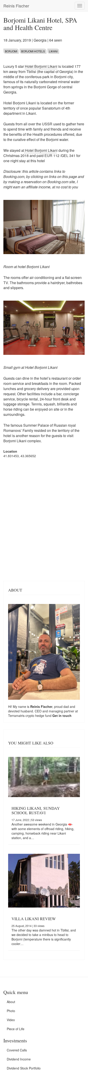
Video (11, 1020)
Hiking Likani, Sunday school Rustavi (36, 810)
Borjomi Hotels (33, 51)
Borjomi (11, 51)
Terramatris (16, 715)
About (11, 1001)
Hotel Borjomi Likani (41, 66)
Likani (53, 51)
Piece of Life (15, 1029)
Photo (11, 1010)
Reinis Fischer (16, 6)
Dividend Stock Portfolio (24, 1068)
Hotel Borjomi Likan (40, 150)
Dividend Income (19, 1059)
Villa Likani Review (34, 918)
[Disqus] (44, 519)
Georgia (40, 40)
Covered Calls (17, 1050)
